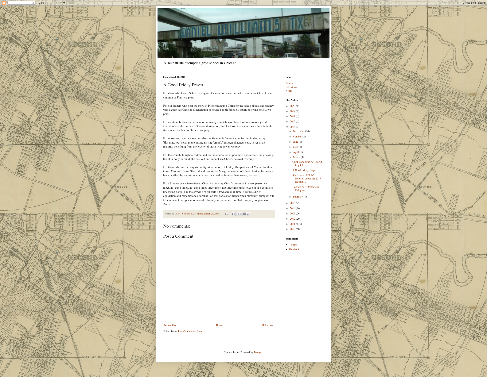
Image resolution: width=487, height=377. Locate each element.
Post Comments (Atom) (191, 331)
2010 (293, 229)
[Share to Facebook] (244, 214)
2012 (293, 218)
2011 (293, 224)
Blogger (258, 352)
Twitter (293, 245)
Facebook (294, 249)
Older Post (267, 325)
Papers (289, 83)
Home (219, 325)
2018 (293, 116)
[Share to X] (241, 214)
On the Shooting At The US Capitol (307, 163)
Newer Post (170, 325)
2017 (293, 121)
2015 (293, 203)
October (297, 136)
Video (289, 90)
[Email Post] (226, 213)
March (297, 157)
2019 (293, 111)
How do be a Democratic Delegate (305, 188)
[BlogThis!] (237, 214)
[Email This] (234, 214)
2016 (293, 127)
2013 (293, 213)
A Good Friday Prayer (304, 170)
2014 (293, 208)
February (298, 196)
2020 (293, 106)
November (299, 131)
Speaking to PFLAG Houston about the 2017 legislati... (306, 178)
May (296, 146)
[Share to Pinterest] (248, 214)
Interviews (291, 87)
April (296, 152)
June (296, 141)
